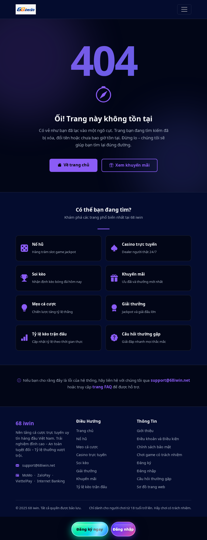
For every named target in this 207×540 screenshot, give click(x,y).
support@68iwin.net (170, 380)
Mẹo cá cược (87, 446)
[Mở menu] (184, 9)
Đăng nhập (146, 470)
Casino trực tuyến (91, 454)
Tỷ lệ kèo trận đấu (91, 486)
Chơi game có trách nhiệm (159, 454)
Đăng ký (144, 462)
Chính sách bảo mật (154, 446)
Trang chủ (84, 430)
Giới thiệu (145, 430)
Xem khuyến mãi (132, 165)
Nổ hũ (81, 438)
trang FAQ (102, 386)
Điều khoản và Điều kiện (158, 438)
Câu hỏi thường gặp (154, 478)
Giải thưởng (86, 470)
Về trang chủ (76, 165)
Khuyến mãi (86, 478)
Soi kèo (82, 462)
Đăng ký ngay (89, 529)
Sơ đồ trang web (151, 486)
